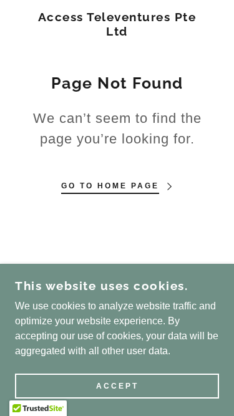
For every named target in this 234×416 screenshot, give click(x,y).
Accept (117, 386)
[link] (117, 24)
